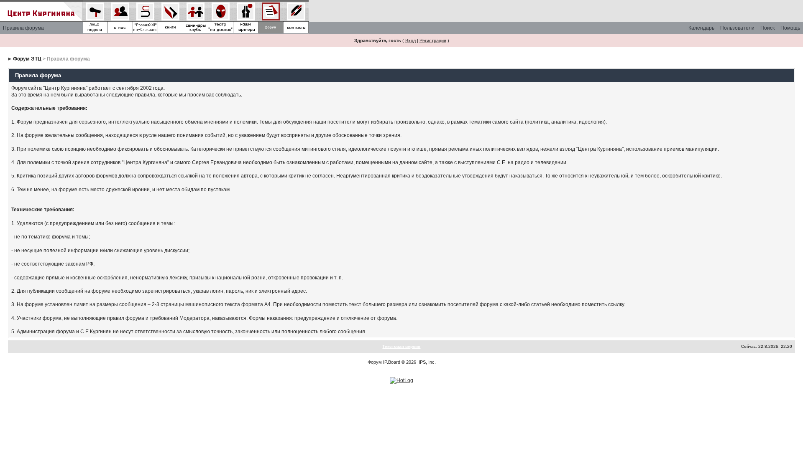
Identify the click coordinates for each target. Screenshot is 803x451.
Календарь (701, 28)
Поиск (767, 28)
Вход (410, 40)
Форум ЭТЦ (27, 59)
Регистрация (432, 40)
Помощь (790, 28)
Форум (375, 362)
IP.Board (391, 362)
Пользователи (737, 28)
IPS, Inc (427, 362)
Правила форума (23, 28)
